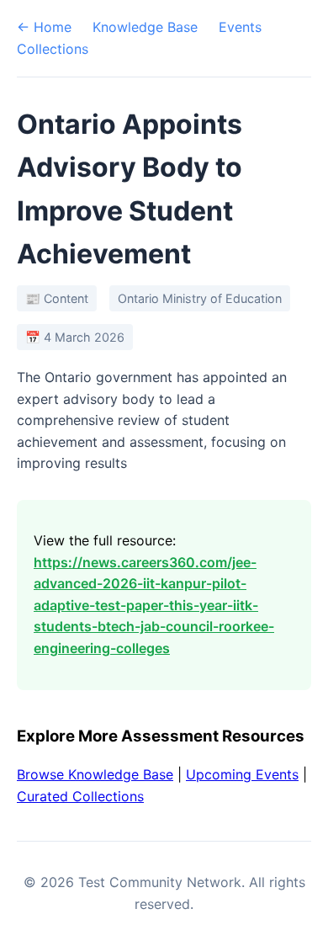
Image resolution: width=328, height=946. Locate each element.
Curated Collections (80, 796)
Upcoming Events (242, 774)
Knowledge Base (145, 27)
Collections (52, 48)
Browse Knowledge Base (95, 774)
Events (240, 27)
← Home (44, 27)
